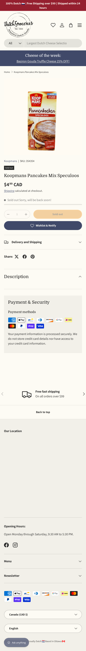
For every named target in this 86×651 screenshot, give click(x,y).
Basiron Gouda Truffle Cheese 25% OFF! (43, 61)
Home (7, 71)
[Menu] (79, 25)
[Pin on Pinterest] (33, 257)
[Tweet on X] (17, 257)
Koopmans (10, 161)
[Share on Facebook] (25, 257)
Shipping (9, 191)
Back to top (43, 412)
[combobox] (43, 43)
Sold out (57, 214)
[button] (70, 25)
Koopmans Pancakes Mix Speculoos (31, 71)
